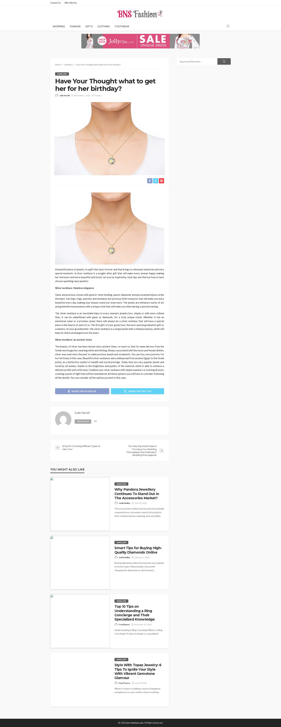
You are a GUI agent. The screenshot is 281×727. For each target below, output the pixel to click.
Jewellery (62, 74)
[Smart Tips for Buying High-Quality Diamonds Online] (80, 562)
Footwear (122, 26)
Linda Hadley (124, 503)
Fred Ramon (124, 624)
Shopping (59, 26)
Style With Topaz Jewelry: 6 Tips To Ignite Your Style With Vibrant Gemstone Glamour (137, 671)
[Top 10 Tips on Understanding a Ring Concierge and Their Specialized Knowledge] (80, 621)
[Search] (228, 26)
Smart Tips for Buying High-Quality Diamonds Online (138, 550)
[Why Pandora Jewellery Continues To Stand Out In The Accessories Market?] (80, 504)
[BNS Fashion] (140, 14)
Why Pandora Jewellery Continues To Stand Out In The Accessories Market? (136, 493)
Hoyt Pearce (124, 683)
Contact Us (55, 2)
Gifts (89, 26)
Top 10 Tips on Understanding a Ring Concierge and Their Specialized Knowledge (134, 612)
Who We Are (71, 2)
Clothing (103, 26)
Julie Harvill (65, 95)
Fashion (75, 26)
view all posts (83, 421)
